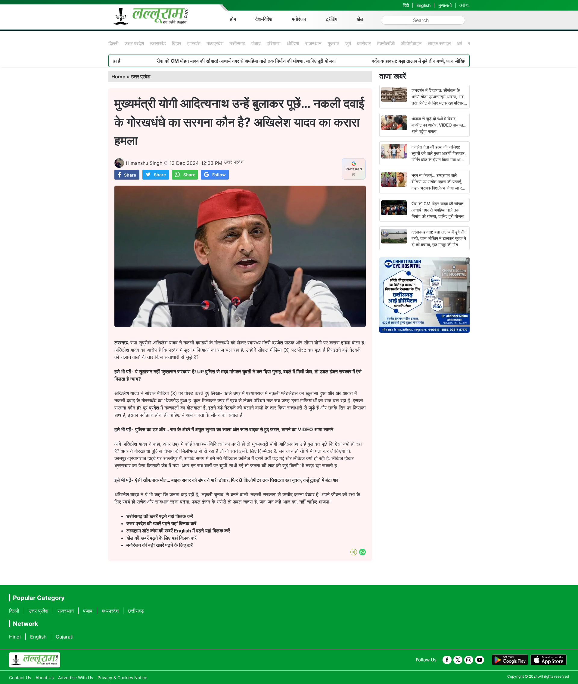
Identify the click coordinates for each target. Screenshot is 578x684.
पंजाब (256, 43)
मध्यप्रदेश (215, 43)
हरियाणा (274, 43)
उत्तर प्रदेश (134, 43)
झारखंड (193, 43)
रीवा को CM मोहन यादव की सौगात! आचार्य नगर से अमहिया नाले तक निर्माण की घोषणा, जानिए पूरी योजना (221, 61)
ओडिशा (293, 43)
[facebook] (447, 659)
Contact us (20, 677)
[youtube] (479, 659)
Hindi (15, 637)
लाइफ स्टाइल (439, 43)
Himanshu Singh (144, 163)
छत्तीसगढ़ (237, 43)
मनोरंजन (299, 19)
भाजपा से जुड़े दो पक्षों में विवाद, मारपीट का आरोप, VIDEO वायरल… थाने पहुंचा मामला (439, 125)
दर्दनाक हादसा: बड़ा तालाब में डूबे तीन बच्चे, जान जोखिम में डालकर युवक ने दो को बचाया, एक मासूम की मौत (437, 61)
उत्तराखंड (158, 43)
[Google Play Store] (510, 659)
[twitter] (457, 659)
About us (45, 677)
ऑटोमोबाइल (411, 43)
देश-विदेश (263, 19)
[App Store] (548, 659)
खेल (359, 19)
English (423, 5)
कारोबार (364, 43)
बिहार (176, 43)
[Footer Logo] (34, 659)
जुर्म (348, 43)
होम (233, 19)
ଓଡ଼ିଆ (464, 5)
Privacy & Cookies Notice (122, 677)
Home (118, 77)
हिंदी (406, 5)
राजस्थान (313, 43)
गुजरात (333, 43)
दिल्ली (113, 43)
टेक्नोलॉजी (386, 43)
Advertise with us (75, 677)
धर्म (459, 43)
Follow (219, 174)
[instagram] (468, 659)
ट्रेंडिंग (331, 19)
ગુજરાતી (445, 5)
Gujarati (64, 637)
